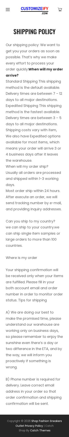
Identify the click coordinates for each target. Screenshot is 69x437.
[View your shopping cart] (60, 10)
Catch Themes (40, 430)
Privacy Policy (34, 426)
